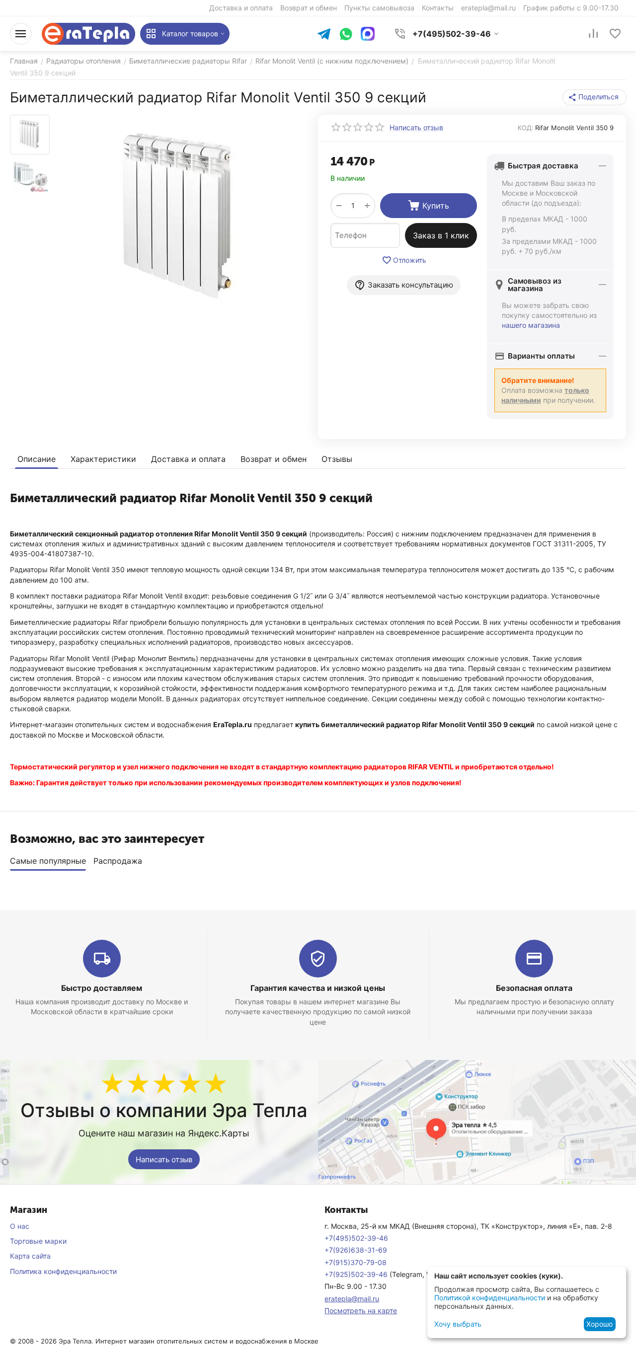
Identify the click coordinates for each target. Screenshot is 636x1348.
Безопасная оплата (534, 988)
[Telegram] (324, 35)
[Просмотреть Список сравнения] (593, 34)
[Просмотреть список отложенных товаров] (615, 34)
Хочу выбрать (457, 1324)
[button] (594, 97)
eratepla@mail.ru (351, 1298)
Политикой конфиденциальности (489, 1297)
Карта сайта (30, 1256)
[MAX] (368, 33)
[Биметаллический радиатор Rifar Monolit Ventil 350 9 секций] (180, 217)
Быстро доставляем (101, 988)
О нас (19, 1226)
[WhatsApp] (345, 35)
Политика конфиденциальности (63, 1271)
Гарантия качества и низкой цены (317, 988)
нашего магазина (531, 325)
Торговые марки (38, 1241)
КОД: (526, 128)
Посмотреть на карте (360, 1310)
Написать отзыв (164, 1159)
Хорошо (599, 1324)
